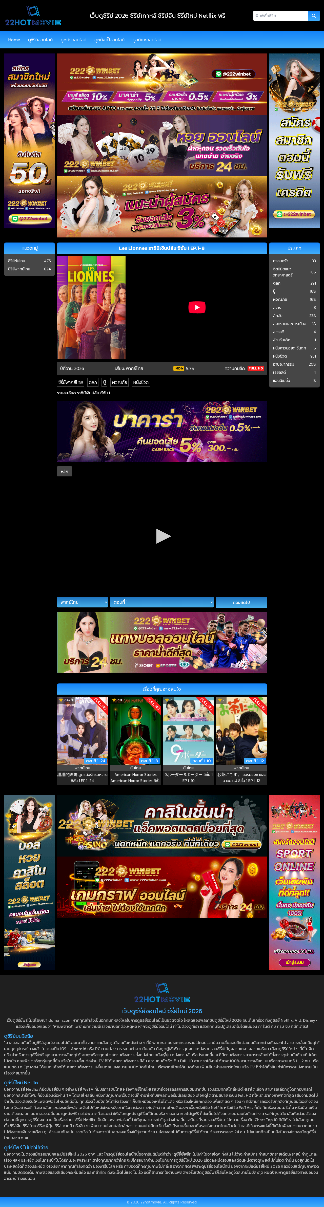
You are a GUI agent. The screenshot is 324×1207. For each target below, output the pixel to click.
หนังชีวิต (141, 382)
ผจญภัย (119, 382)
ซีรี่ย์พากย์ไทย (70, 382)
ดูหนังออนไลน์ (73, 39)
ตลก (93, 382)
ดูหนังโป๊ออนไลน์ (109, 39)
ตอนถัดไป (241, 602)
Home (14, 39)
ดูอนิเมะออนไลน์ (147, 39)
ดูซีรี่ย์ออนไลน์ (40, 39)
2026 (79, 368)
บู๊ (104, 382)
